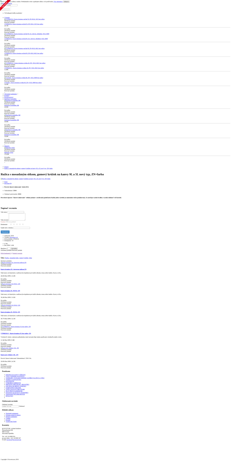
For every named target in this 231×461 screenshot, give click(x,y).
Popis (5, 182)
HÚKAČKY (9, 396)
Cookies (8, 418)
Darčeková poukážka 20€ (11, 105)
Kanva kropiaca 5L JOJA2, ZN (10, 312)
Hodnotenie (4, 224)
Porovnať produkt (17, 250)
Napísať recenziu (17, 253)
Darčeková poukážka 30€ (11, 120)
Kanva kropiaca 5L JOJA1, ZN (10, 291)
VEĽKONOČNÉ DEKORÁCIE (15, 394)
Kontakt (8, 420)
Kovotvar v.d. (14, 237)
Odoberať (22, 406)
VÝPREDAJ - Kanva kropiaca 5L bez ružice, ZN (16, 333)
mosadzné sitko (14, 258)
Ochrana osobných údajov (13, 415)
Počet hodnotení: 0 (6, 253)
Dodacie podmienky (11, 416)
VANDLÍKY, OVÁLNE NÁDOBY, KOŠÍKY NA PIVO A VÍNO (25, 378)
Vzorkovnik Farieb (11, 421)
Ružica (7, 258)
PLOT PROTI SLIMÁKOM (14, 391)
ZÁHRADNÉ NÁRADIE (13, 388)
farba (30, 258)
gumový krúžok (23, 258)
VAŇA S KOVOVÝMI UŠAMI (15, 389)
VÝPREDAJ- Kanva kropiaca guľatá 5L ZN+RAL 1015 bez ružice (23, 24)
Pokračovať (5, 232)
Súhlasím (66, 1)
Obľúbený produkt (6, 250)
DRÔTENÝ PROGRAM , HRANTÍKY (17, 384)
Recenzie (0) (8, 183)
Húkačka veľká (8, 152)
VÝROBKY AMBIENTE (13, 383)
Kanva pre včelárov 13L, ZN (9, 355)
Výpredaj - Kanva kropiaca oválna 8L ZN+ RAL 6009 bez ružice (23, 82)
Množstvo (3, 248)
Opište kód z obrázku (7, 228)
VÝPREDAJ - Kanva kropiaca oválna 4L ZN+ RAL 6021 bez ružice (24, 68)
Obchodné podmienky (12, 413)
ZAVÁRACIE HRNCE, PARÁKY (16, 386)
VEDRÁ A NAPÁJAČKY (13, 379)
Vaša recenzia (4, 220)
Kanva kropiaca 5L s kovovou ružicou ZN (13, 269)
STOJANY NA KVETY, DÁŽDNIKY (17, 392)
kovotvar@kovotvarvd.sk (14, 439)
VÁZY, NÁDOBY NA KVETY (15, 376)
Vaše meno (4, 212)
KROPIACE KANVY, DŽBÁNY (16, 375)
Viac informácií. (58, 1)
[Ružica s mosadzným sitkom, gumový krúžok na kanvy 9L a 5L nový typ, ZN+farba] (25, 179)
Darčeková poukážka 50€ (11, 134)
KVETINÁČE (10, 381)
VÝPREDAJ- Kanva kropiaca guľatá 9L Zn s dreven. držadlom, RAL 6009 (26, 38)
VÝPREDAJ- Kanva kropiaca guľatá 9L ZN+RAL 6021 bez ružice (23, 53)
